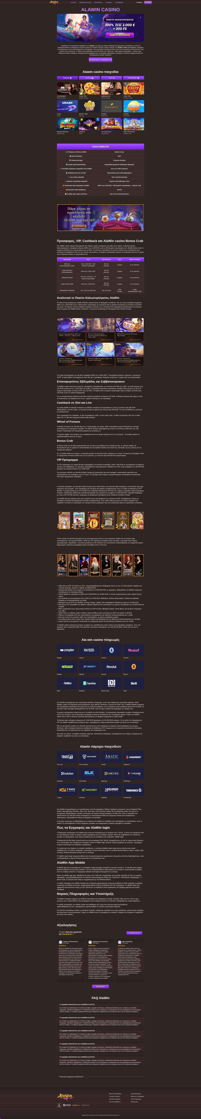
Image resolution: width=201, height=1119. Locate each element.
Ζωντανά (88, 78)
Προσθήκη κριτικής (134, 933)
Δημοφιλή (66, 78)
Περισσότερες (100, 986)
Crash (110, 78)
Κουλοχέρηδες (132, 78)
